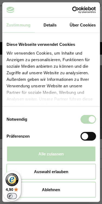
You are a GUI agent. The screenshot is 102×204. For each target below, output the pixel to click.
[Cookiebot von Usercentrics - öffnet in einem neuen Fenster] (73, 9)
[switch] (88, 136)
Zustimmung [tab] (18, 25)
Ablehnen (51, 189)
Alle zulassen (51, 153)
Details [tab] (50, 25)
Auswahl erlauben (51, 171)
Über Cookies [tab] (83, 25)
